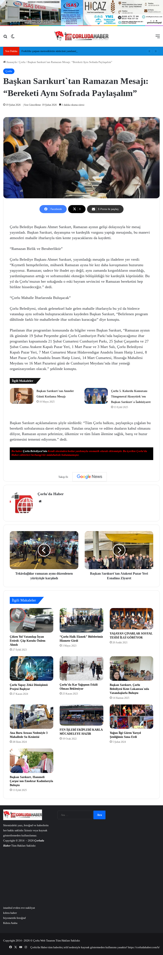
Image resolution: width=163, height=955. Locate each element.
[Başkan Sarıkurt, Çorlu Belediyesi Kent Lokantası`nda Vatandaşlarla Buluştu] (131, 668)
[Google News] (89, 476)
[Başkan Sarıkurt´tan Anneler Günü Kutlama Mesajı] (21, 396)
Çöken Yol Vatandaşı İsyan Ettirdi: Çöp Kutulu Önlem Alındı (27, 640)
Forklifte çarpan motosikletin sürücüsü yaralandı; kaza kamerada (58, 51)
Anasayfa (11, 62)
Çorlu (22, 62)
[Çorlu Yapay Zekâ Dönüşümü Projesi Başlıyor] (31, 668)
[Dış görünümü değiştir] (13, 38)
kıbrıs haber (10, 912)
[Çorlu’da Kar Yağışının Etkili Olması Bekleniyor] (81, 668)
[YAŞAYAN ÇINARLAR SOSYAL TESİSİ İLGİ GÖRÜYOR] (131, 618)
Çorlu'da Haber (51, 494)
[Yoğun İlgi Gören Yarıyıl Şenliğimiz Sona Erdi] (131, 716)
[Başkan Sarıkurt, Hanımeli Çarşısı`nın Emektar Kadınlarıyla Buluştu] (31, 760)
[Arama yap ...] (5, 38)
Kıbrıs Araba (10, 923)
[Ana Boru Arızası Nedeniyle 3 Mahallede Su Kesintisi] (31, 716)
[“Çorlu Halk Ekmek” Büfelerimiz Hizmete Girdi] (81, 620)
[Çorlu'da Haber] (82, 36)
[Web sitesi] (40, 501)
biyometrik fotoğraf (14, 917)
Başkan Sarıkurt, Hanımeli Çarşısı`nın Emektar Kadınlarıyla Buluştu (31, 781)
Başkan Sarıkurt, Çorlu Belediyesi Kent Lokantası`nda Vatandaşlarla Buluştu (129, 689)
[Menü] (158, 38)
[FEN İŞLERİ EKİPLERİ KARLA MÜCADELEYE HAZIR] (81, 715)
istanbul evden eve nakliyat (19, 907)
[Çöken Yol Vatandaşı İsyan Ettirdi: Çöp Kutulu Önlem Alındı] (31, 620)
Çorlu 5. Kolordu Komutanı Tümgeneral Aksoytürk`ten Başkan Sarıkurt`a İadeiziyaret (131, 396)
